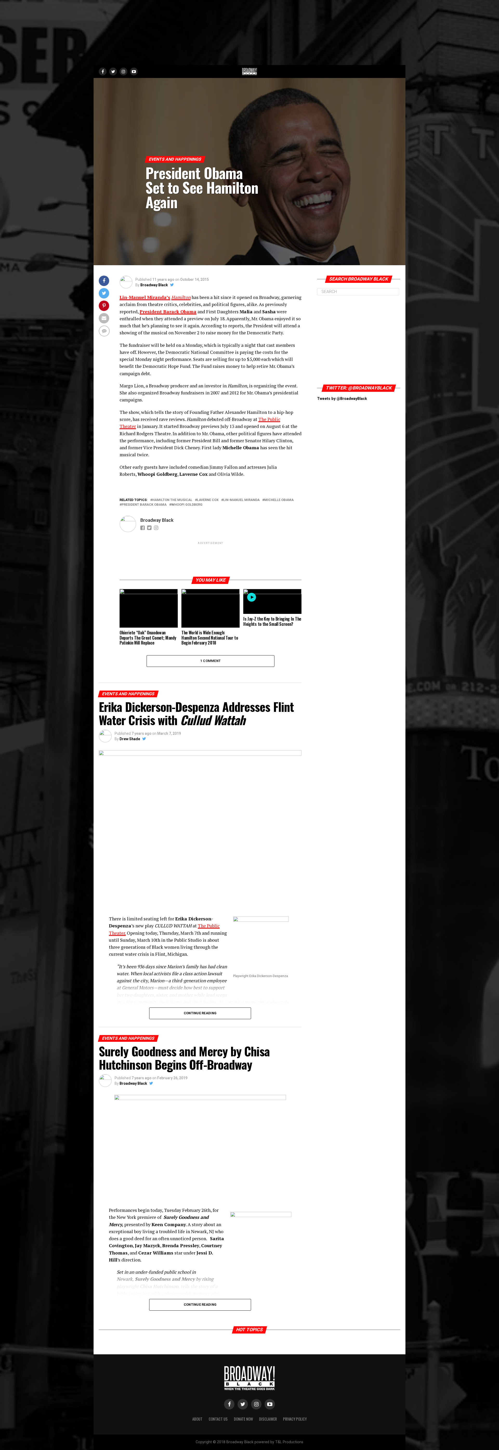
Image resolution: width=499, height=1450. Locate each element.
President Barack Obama (168, 312)
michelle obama (279, 500)
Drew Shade (130, 739)
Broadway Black (154, 285)
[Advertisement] (249, 32)
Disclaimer (268, 1419)
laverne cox (208, 500)
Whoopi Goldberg (186, 504)
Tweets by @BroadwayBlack (342, 398)
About (197, 1419)
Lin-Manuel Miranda (241, 500)
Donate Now (243, 1419)
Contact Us (218, 1419)
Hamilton (181, 297)
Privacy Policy (295, 1419)
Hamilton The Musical (172, 500)
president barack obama (144, 504)
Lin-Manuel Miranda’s (145, 297)
